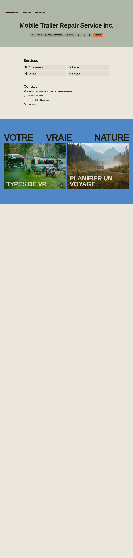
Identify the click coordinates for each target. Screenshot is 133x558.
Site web (98, 35)
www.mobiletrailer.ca (35, 96)
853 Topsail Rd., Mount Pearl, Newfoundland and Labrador (54, 35)
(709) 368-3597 (33, 104)
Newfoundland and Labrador (34, 12)
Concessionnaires (13, 12)
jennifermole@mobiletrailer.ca (38, 100)
